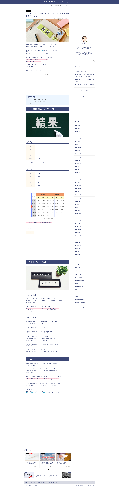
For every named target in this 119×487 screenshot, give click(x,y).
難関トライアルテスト (81, 302)
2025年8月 (78, 125)
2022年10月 (78, 210)
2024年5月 (78, 150)
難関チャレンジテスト (81, 299)
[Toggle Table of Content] (66, 97)
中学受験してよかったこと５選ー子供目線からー (85, 80)
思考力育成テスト (80, 286)
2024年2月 (78, 160)
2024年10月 (78, 135)
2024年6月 (78, 147)
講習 (77, 296)
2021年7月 (78, 251)
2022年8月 (78, 216)
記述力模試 (78, 293)
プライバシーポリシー (29, 485)
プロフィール (58, 5)
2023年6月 (78, 185)
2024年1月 (78, 163)
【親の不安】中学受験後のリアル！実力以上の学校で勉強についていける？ (85, 75)
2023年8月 (78, 179)
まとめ (29, 103)
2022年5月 (78, 226)
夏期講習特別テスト (80, 280)
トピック (78, 267)
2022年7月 (78, 220)
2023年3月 (78, 194)
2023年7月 (78, 182)
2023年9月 (78, 175)
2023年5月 (78, 188)
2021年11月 (78, 239)
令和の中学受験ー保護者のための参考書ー (36, 392)
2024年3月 (78, 157)
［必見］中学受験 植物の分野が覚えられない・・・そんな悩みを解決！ (85, 90)
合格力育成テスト (80, 277)
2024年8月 (78, 141)
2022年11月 (78, 207)
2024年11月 (78, 131)
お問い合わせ (67, 5)
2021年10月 (78, 242)
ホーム (50, 5)
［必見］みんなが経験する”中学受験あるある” (85, 85)
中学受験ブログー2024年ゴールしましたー (59, 2)
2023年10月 (78, 172)
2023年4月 (78, 191)
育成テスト (78, 289)
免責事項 (36, 485)
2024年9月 (78, 138)
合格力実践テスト (80, 274)
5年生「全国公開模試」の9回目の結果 (38, 99)
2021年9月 (78, 245)
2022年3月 (78, 232)
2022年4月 (78, 229)
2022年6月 (78, 223)
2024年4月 (78, 153)
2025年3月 (78, 128)
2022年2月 (78, 235)
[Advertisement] (47, 84)
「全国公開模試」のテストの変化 (37, 101)
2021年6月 (78, 254)
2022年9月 (78, 213)
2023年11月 (78, 169)
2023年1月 (78, 201)
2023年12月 (78, 166)
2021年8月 (78, 248)
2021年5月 (78, 257)
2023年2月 (78, 198)
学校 (77, 283)
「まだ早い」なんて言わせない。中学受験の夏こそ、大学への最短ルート (85, 71)
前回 (42, 50)
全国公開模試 (79, 270)
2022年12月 (78, 204)
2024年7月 (78, 144)
